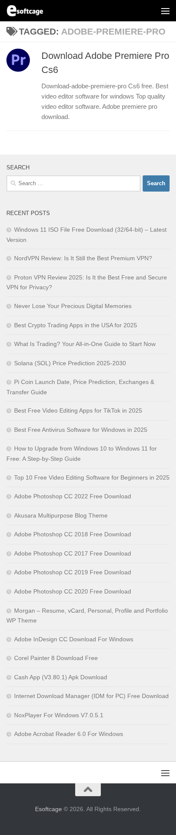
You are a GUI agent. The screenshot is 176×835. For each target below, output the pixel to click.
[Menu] (165, 10)
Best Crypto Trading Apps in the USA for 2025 (75, 325)
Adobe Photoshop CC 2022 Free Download (72, 496)
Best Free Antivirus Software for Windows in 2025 (80, 429)
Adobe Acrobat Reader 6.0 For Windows (68, 733)
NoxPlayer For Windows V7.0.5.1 (58, 715)
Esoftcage (48, 809)
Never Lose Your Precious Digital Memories (73, 306)
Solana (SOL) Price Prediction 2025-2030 (70, 363)
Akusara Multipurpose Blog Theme (61, 515)
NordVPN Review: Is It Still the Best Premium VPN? (83, 258)
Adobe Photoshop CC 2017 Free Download (72, 553)
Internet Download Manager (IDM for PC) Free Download (91, 695)
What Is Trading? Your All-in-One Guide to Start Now (84, 343)
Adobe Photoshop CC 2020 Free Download (72, 591)
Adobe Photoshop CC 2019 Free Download (72, 572)
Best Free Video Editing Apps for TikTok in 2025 (78, 410)
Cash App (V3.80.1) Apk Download (60, 677)
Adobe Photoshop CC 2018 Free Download (72, 534)
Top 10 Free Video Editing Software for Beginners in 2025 (92, 477)
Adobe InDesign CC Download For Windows (73, 639)
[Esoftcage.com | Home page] (31, 10)
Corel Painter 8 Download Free (56, 658)
